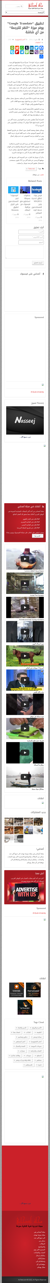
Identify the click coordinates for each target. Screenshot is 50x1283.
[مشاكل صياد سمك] (25, 777)
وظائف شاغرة (15, 1055)
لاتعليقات (37, 42)
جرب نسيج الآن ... (25, 1203)
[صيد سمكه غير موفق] (25, 704)
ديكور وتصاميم (22, 1037)
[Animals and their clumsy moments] (25, 607)
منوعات (28, 1055)
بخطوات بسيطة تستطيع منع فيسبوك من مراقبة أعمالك (25, 202)
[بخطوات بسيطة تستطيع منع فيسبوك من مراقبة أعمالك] (25, 189)
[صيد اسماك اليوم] (25, 631)
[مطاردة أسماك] (25, 752)
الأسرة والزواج (37, 1028)
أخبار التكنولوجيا (20, 39)
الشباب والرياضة (36, 1051)
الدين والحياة (22, 1028)
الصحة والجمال (20, 1046)
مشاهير (39, 1060)
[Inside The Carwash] (25, 583)
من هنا (36, 536)
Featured (31, 168)
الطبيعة (39, 1032)
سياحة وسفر (37, 1037)
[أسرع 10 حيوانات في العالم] (25, 656)
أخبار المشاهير (20, 1041)
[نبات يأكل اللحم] (25, 680)
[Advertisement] (25, 351)
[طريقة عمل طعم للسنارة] (25, 728)
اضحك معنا (16, 1032)
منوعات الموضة (36, 1046)
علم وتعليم (29, 1065)
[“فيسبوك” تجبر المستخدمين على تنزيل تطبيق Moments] (13, 189)
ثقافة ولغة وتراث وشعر (23, 1060)
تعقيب (42, 174)
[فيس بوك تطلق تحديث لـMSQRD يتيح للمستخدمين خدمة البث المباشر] (36, 189)
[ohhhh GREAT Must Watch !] (25, 559)
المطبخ (39, 1055)
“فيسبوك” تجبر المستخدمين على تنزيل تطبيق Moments (13, 202)
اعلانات (28, 1032)
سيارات (22, 1051)
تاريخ (40, 1065)
